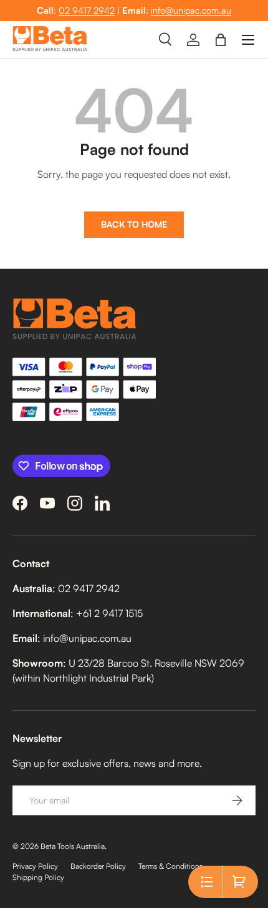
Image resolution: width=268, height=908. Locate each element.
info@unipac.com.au (191, 10)
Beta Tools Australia (73, 846)
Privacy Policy (35, 866)
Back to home (134, 224)
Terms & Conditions (170, 866)
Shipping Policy (38, 877)
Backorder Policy (98, 866)
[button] (220, 39)
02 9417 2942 (87, 10)
